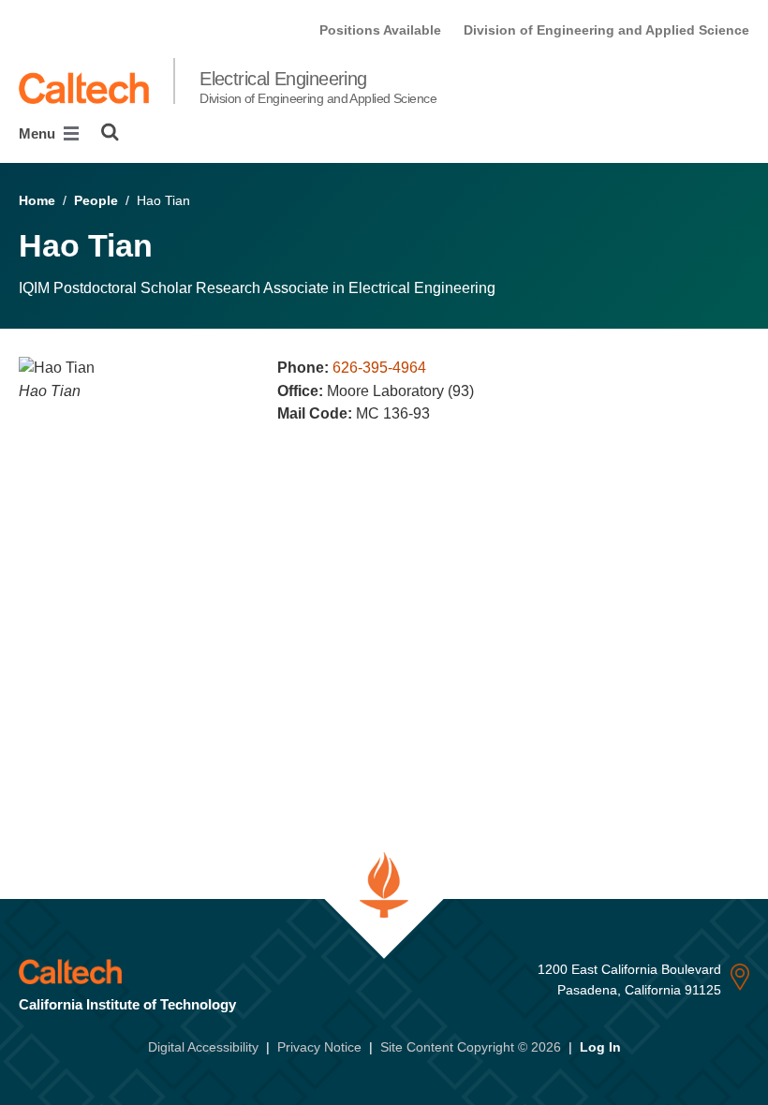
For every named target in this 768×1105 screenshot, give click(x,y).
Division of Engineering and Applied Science (606, 29)
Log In (600, 1046)
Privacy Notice (319, 1046)
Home (37, 200)
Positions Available (380, 29)
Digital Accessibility (203, 1046)
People (96, 200)
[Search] (110, 132)
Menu (39, 133)
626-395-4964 (379, 368)
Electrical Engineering (317, 87)
